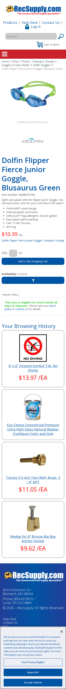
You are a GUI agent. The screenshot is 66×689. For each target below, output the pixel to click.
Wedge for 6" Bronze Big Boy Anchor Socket (33, 538)
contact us (21, 309)
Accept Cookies (33, 682)
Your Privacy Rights (32, 662)
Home (5, 61)
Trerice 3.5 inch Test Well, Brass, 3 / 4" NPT (33, 479)
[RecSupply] (33, 9)
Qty (4, 252)
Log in (36, 26)
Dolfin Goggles (42, 65)
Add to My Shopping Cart (33, 261)
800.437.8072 (24, 599)
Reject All (32, 672)
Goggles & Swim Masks (16, 65)
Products (10, 22)
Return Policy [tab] (10, 294)
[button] (48, 44)
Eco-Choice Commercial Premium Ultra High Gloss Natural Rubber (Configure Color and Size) (33, 429)
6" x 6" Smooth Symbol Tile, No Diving (33, 368)
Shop (15, 61)
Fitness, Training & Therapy (38, 61)
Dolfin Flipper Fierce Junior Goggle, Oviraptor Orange (33, 240)
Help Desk (30, 22)
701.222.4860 (22, 602)
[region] (33, 657)
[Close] (62, 632)
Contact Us (51, 22)
